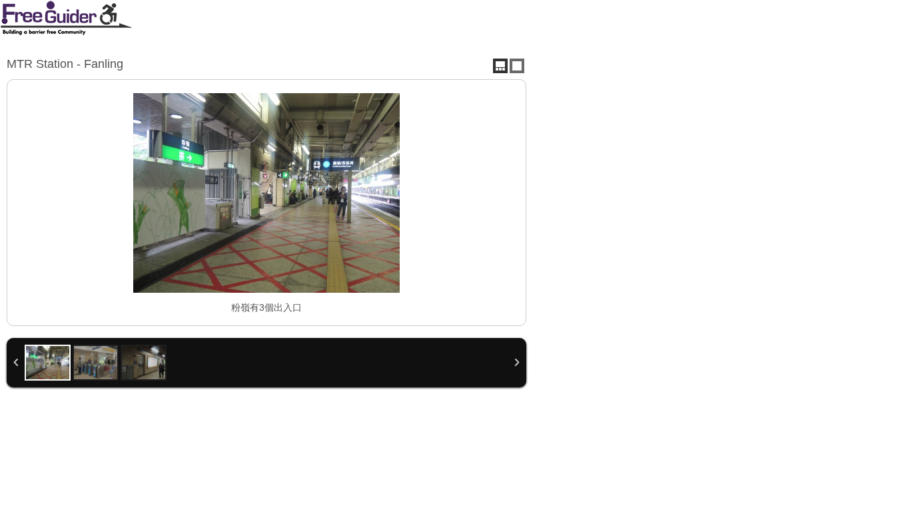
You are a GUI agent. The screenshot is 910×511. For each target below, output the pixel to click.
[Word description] (517, 66)
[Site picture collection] (500, 66)
